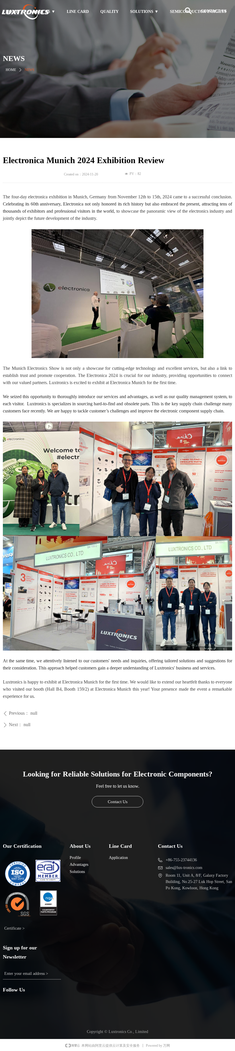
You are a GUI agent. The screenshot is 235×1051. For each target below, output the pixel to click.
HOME (11, 70)
